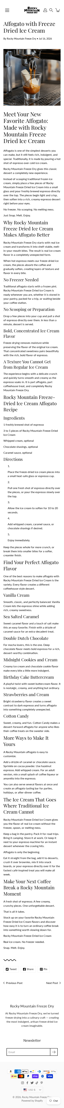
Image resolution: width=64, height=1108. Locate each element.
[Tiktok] (36, 1082)
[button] (51, 10)
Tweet (13, 969)
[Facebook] (27, 1082)
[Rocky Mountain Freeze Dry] (32, 10)
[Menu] (7, 10)
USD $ (31, 1090)
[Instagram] (22, 1082)
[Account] (45, 10)
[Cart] (58, 10)
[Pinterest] (41, 1082)
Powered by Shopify (32, 1100)
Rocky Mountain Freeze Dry (36, 1097)
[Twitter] (32, 1082)
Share (30, 969)
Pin (45, 969)
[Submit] (54, 1052)
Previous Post (14, 982)
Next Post (52, 982)
